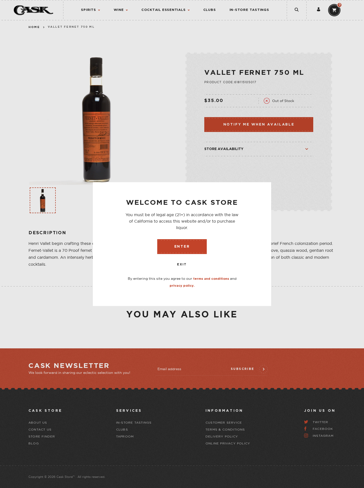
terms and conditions (211, 279)
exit (182, 264)
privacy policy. (182, 285)
